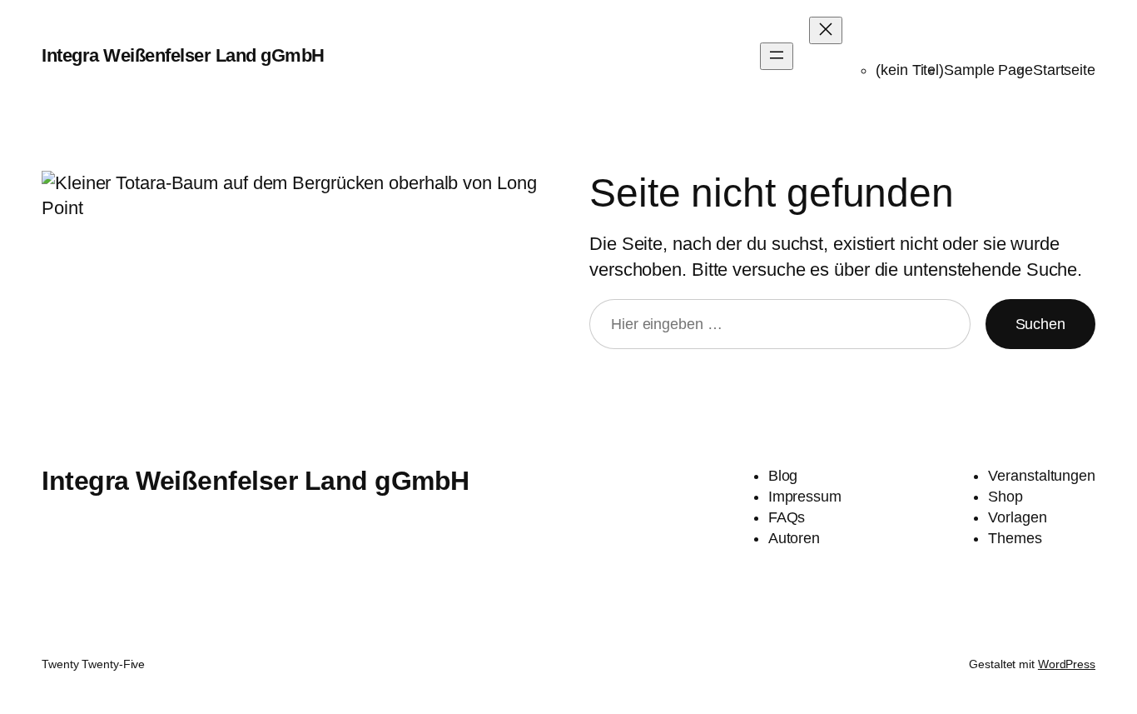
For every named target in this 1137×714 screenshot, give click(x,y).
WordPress (1066, 664)
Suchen (1040, 324)
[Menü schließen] (825, 30)
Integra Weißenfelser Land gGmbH (183, 55)
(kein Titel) (910, 70)
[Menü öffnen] (776, 56)
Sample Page (988, 70)
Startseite (1064, 70)
